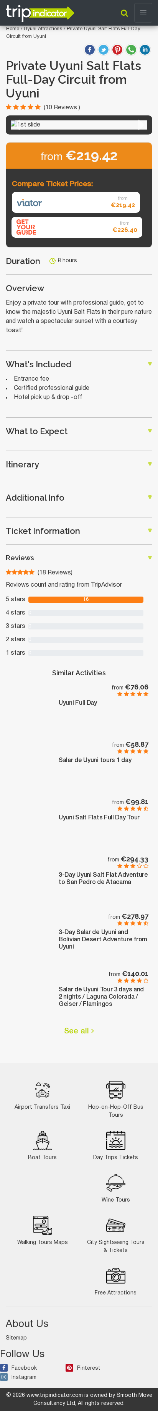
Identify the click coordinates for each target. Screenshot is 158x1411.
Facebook (24, 1368)
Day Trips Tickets (115, 1157)
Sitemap (16, 1338)
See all (77, 1031)
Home (12, 29)
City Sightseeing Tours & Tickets (116, 1246)
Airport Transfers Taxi (42, 1107)
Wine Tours (116, 1200)
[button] (17, 125)
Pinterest (88, 1368)
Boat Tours (42, 1157)
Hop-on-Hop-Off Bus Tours (115, 1111)
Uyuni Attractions (44, 29)
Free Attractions (116, 1293)
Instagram (24, 1377)
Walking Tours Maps (42, 1242)
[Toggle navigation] (143, 13)
